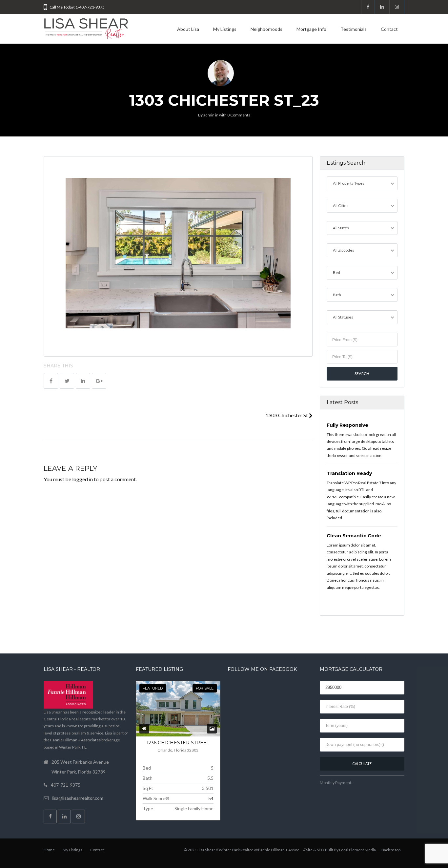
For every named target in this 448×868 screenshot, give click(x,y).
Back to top (390, 849)
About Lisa (188, 29)
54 (211, 798)
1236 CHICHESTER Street (178, 743)
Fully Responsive (347, 425)
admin (208, 115)
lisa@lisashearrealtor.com (77, 798)
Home (49, 849)
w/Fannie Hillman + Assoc (276, 849)
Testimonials (353, 29)
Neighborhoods (266, 29)
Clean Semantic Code (354, 536)
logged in (82, 479)
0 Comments (238, 115)
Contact (389, 29)
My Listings (224, 29)
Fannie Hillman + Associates (75, 739)
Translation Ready (349, 473)
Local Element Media (357, 849)
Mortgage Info (311, 29)
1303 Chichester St (287, 415)
